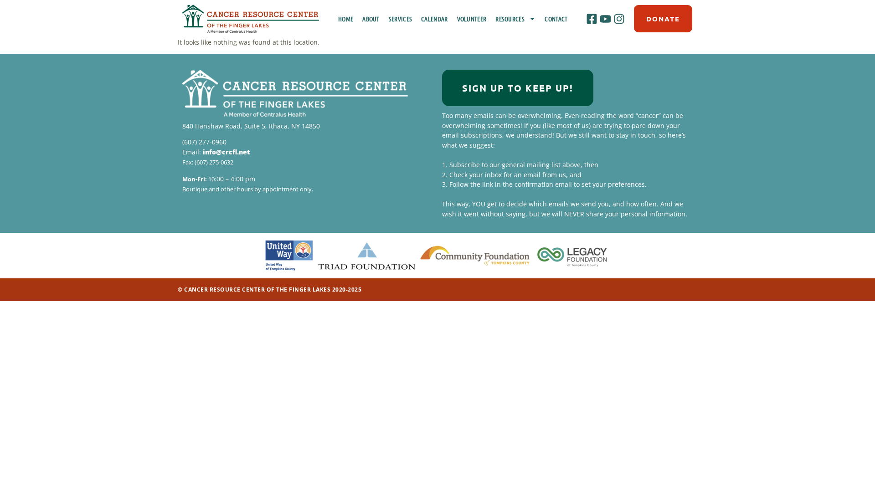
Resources (510, 19)
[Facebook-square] (591, 18)
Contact (556, 19)
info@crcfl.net (226, 152)
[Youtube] (605, 18)
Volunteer (472, 19)
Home (345, 19)
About (371, 19)
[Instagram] (619, 18)
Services (400, 19)
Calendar (434, 19)
